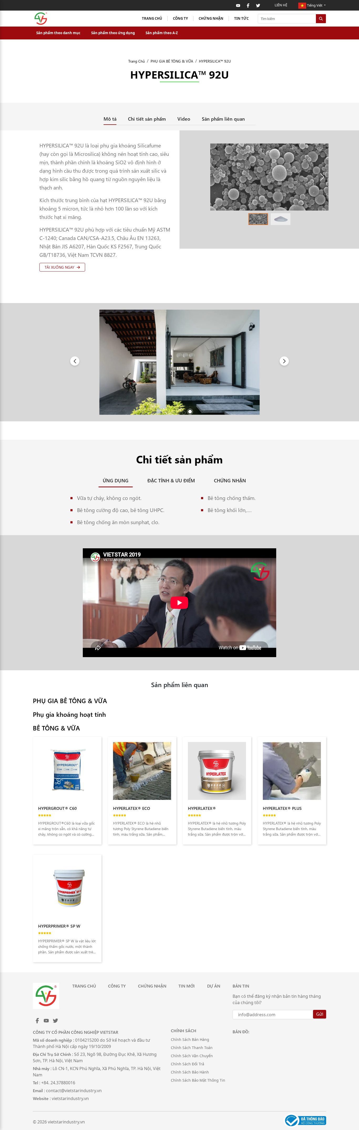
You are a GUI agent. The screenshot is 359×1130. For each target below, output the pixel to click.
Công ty (180, 18)
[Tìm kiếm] (321, 18)
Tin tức (241, 18)
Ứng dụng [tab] (116, 480)
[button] (322, 177)
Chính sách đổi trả (187, 1063)
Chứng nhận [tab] (230, 480)
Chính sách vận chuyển (192, 1055)
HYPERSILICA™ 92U (215, 61)
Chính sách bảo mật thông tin (198, 1080)
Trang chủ (152, 18)
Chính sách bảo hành (190, 1072)
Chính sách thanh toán (192, 1047)
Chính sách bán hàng (190, 1039)
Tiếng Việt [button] (314, 5)
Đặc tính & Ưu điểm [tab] (171, 480)
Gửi (319, 1014)
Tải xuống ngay (60, 267)
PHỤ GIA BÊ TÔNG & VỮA (172, 61)
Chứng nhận (211, 18)
